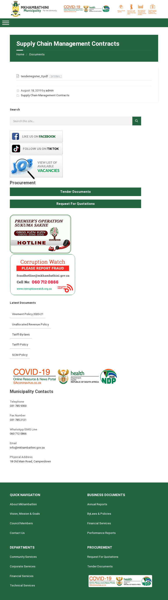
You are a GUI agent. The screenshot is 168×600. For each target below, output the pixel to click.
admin (50, 90)
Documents (37, 54)
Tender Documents (100, 566)
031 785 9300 (18, 405)
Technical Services (22, 585)
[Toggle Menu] (5, 23)
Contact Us (17, 533)
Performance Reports (101, 533)
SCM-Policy (19, 354)
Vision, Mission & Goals (25, 513)
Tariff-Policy (20, 344)
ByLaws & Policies (99, 513)
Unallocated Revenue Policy (30, 324)
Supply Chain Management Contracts (45, 95)
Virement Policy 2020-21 (27, 314)
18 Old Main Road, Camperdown (30, 461)
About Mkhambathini (23, 504)
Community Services (23, 556)
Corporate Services (22, 566)
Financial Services (99, 523)
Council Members (21, 523)
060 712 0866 (18, 433)
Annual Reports (97, 504)
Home (20, 54)
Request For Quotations (102, 556)
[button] (75, 192)
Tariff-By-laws (21, 334)
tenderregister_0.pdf (35, 76)
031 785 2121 (18, 419)
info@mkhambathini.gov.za (27, 447)
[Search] (136, 121)
